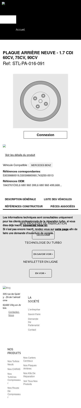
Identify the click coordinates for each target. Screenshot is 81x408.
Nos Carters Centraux (29, 359)
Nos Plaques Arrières (30, 367)
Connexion (45, 134)
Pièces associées (62, 206)
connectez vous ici (35, 225)
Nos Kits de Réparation (29, 374)
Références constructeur (24, 206)
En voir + (40, 273)
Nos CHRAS (14, 369)
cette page (62, 229)
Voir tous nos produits (30, 382)
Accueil (20, 29)
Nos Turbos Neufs (13, 362)
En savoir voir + (43, 254)
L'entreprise (34, 309)
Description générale (20, 199)
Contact (32, 329)
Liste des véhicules (58, 199)
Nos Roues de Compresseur (14, 392)
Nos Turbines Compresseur (14, 378)
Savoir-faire (34, 314)
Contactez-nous (14, 313)
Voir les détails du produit (20, 155)
